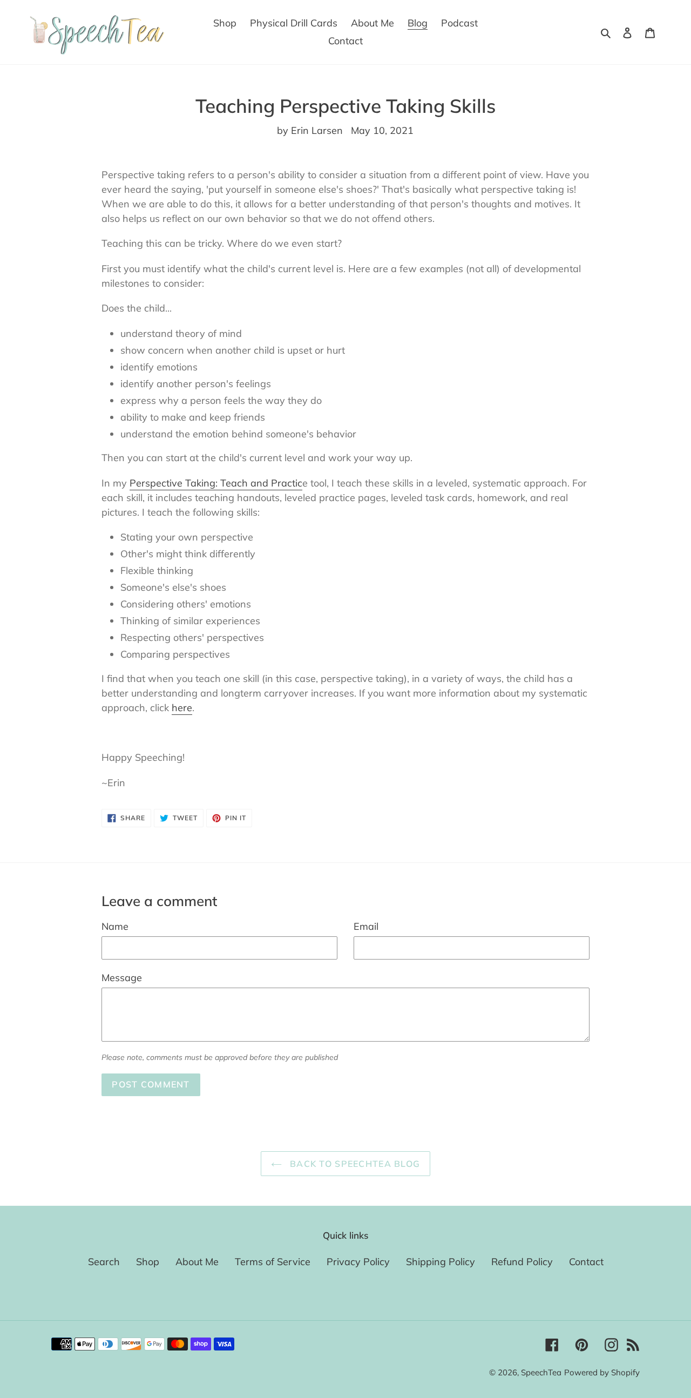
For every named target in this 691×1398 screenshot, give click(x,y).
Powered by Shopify (602, 1372)
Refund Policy (522, 1261)
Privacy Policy (358, 1261)
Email (366, 926)
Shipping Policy (440, 1261)
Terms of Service (272, 1261)
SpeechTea (541, 1372)
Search (104, 1261)
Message (121, 977)
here (182, 707)
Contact (586, 1261)
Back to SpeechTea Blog (353, 1163)
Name (114, 926)
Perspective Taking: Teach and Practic (216, 483)
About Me (197, 1261)
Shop (147, 1261)
